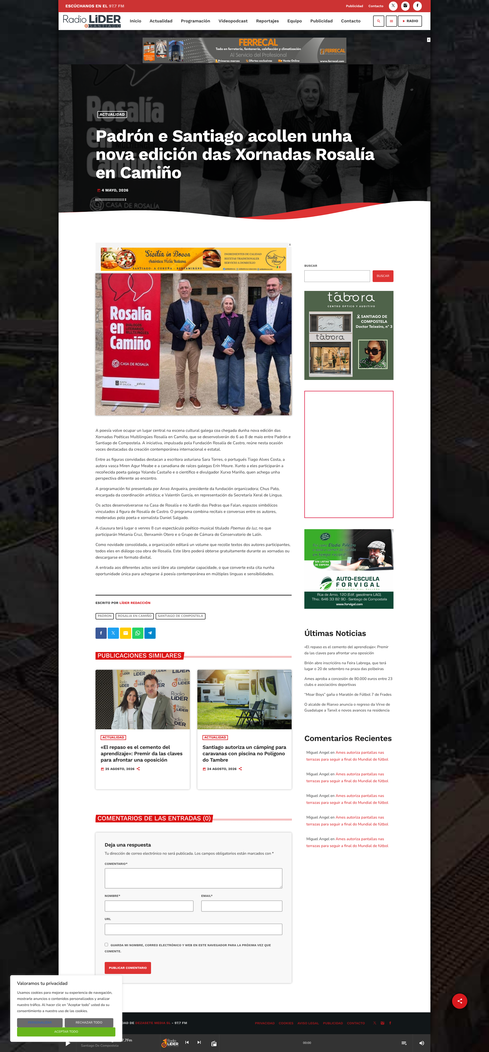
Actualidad (112, 114)
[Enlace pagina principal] (92, 21)
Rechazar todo (89, 1023)
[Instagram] (405, 6)
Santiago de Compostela (180, 616)
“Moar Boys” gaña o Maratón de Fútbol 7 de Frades (347, 694)
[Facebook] (417, 6)
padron (105, 616)
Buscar (310, 266)
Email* (207, 896)
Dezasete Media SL (153, 1023)
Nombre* (112, 896)
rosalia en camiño (135, 616)
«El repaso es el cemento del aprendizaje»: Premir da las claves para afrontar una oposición (141, 753)
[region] (66, 1008)
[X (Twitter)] (393, 6)
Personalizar (40, 1023)
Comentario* (116, 864)
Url (108, 919)
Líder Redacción (135, 603)
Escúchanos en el (94, 6)
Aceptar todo (66, 1032)
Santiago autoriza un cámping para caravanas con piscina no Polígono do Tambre (244, 753)
